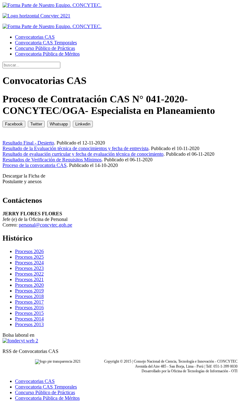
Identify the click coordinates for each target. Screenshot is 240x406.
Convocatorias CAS (35, 37)
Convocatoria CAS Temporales (46, 42)
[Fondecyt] (20, 340)
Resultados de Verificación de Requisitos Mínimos (52, 159)
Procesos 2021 (29, 279)
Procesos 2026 (29, 251)
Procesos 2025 (29, 257)
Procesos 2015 (29, 313)
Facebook (14, 124)
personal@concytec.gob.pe (45, 224)
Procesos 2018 (29, 296)
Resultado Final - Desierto (28, 142)
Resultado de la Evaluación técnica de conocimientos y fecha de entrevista (75, 148)
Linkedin (82, 124)
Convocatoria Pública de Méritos (47, 53)
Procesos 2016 (29, 307)
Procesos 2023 (29, 268)
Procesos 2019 (29, 290)
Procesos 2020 (29, 285)
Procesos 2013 (29, 324)
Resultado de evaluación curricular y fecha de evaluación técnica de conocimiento (82, 154)
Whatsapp (59, 124)
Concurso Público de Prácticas (45, 48)
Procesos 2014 (29, 318)
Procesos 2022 (29, 273)
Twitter (36, 124)
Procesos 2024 (29, 262)
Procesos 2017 (29, 302)
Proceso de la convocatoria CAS (34, 165)
